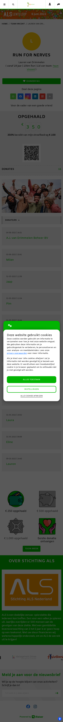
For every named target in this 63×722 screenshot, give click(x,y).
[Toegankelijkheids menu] (60, 719)
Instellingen (31, 389)
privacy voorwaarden (17, 353)
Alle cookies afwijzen (32, 396)
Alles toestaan (31, 379)
